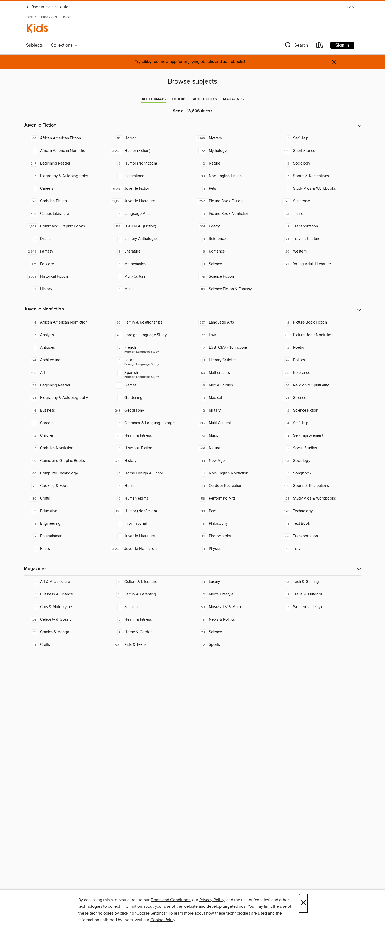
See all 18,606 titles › (192, 111)
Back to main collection (50, 7)
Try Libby (143, 61)
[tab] (154, 99)
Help (350, 7)
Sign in (342, 45)
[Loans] (320, 46)
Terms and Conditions (170, 900)
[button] (296, 46)
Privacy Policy (211, 900)
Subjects (34, 45)
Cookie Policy (162, 919)
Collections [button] (63, 45)
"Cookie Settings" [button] (151, 913)
